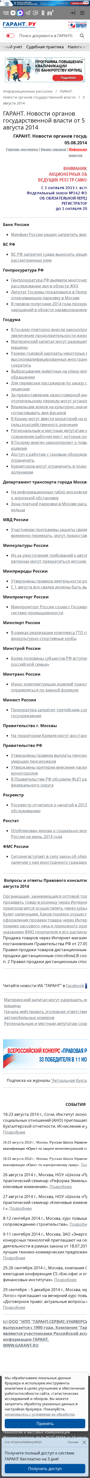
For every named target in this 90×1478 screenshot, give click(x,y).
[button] (73, 13)
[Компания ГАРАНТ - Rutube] (51, 13)
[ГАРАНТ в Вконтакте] (6, 13)
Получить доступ (45, 1468)
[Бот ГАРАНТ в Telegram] (35, 13)
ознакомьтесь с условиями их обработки (39, 1414)
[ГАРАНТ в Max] (20, 13)
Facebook (75, 985)
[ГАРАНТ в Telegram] (28, 13)
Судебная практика (45, 47)
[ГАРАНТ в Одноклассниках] (43, 13)
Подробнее (14, 1132)
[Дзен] (13, 12)
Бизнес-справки (53, 149)
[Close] (84, 1442)
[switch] (10, 36)
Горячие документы (22, 149)
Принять (45, 1423)
